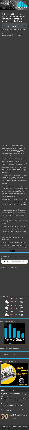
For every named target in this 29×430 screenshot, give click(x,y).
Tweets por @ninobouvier (14, 357)
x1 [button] (24, 25)
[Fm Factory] (14, 5)
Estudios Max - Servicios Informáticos (19, 426)
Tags (19, 390)
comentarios (14, 390)
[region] (14, 280)
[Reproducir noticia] (4, 25)
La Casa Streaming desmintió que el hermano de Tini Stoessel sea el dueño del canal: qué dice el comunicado (18, 416)
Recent (2, 390)
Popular (7, 390)
